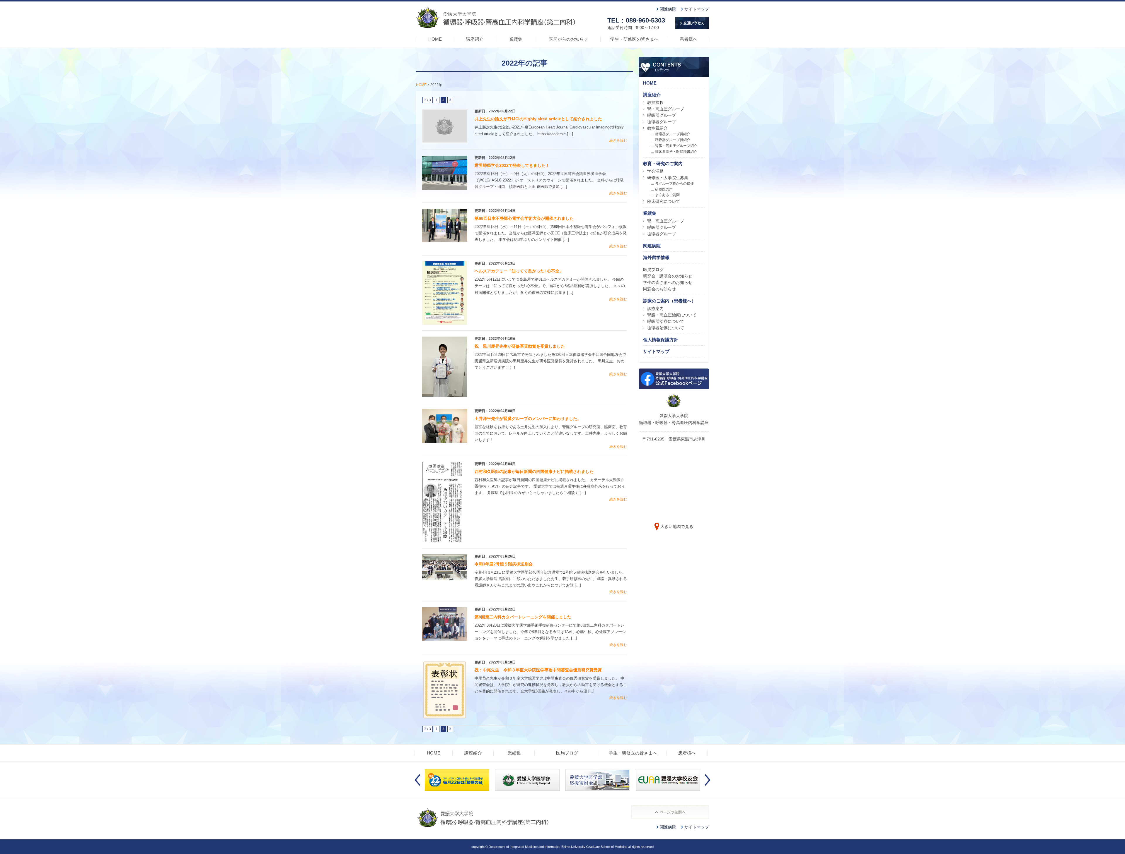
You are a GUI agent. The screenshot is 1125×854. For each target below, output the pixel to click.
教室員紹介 (657, 128)
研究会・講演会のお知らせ (667, 276)
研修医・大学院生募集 (667, 177)
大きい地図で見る (676, 526)
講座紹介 (474, 39)
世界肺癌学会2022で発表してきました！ (512, 165)
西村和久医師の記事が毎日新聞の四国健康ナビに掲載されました (534, 471)
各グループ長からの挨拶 (674, 183)
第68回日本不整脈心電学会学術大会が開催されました (524, 218)
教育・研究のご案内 (663, 163)
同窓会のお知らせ (659, 289)
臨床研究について (663, 201)
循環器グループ (661, 121)
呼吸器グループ (661, 115)
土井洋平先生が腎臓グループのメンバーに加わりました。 (528, 418)
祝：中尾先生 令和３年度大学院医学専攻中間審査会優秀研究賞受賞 (538, 670)
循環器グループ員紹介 (672, 134)
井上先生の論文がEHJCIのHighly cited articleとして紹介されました (538, 118)
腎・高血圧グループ (665, 109)
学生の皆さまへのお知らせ (667, 282)
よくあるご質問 (667, 195)
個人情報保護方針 (660, 339)
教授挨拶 (655, 102)
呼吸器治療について (665, 321)
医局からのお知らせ (568, 39)
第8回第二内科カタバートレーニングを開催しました (523, 617)
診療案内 (655, 308)
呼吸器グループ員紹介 (672, 140)
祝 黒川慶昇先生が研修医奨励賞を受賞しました (520, 346)
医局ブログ (653, 269)
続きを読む (618, 140)
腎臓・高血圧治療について (671, 315)
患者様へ (688, 39)
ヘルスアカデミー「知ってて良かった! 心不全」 (519, 271)
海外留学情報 (656, 257)
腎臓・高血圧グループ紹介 (676, 146)
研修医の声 (664, 189)
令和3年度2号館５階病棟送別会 (504, 564)
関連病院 (668, 9)
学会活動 (655, 171)
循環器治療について (665, 327)
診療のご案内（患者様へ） (669, 300)
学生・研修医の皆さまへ (634, 39)
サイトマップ (696, 9)
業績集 (515, 39)
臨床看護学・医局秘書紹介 (676, 152)
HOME (435, 39)
